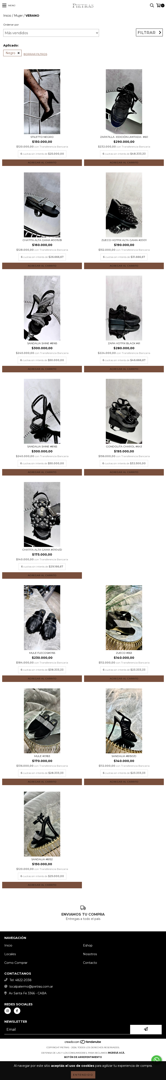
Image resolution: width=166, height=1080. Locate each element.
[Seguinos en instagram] (7, 1011)
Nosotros (90, 954)
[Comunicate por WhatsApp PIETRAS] (156, 1060)
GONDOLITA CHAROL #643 (124, 446)
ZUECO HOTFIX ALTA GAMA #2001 (124, 240)
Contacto (90, 963)
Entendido (83, 1074)
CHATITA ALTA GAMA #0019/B (42, 240)
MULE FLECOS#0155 (42, 652)
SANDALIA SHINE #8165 (42, 343)
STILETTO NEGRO (42, 136)
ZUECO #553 (124, 652)
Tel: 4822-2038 (21, 980)
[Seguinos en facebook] (17, 1011)
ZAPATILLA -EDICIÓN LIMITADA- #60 (124, 136)
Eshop (88, 945)
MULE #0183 (42, 756)
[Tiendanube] (83, 1043)
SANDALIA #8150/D (124, 756)
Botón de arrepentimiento (83, 1057)
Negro (10, 53)
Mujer (18, 16)
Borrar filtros (35, 54)
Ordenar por (11, 24)
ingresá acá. (116, 1052)
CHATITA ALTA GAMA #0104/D (42, 549)
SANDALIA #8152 (42, 859)
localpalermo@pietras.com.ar (31, 986)
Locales (10, 954)
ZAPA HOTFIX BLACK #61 (124, 343)
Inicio (7, 16)
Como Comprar (15, 963)
